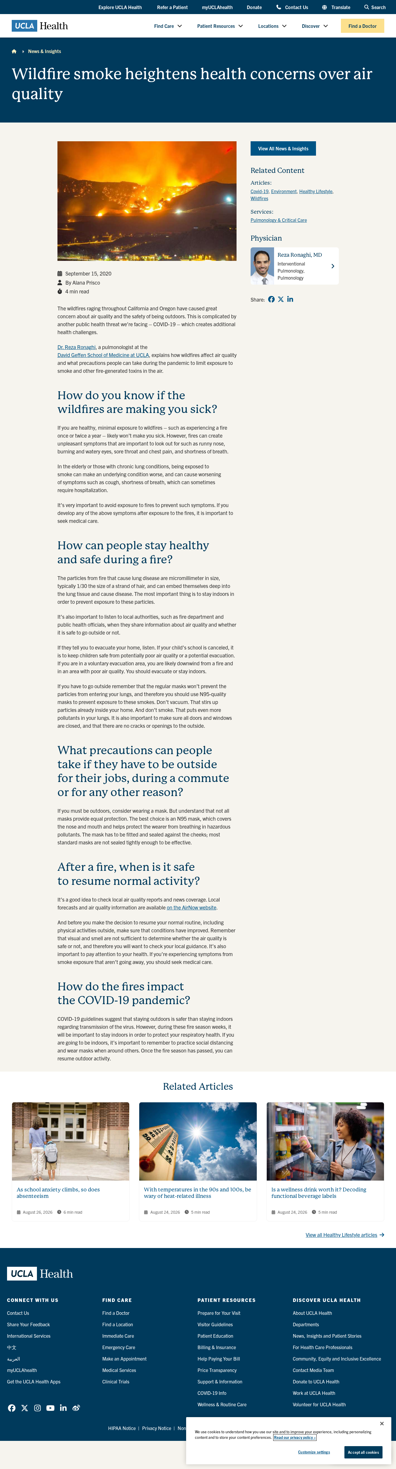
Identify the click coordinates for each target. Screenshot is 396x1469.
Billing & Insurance (217, 1347)
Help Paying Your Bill (219, 1358)
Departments (306, 1324)
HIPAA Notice (122, 1428)
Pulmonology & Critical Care (279, 220)
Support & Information (220, 1381)
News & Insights (44, 51)
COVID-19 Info (212, 1393)
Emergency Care (118, 1347)
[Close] (381, 1423)
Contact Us (296, 7)
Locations (268, 26)
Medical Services (119, 1370)
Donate (254, 7)
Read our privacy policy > (295, 1437)
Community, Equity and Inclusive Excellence (337, 1358)
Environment (284, 191)
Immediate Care (118, 1336)
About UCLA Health (312, 1313)
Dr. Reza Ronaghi (76, 347)
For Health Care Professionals (322, 1347)
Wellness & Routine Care (222, 1404)
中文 (11, 1347)
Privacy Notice (156, 1428)
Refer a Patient (172, 7)
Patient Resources (216, 26)
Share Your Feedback (28, 1324)
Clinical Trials (115, 1381)
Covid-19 (259, 191)
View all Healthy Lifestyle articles (341, 1234)
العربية (13, 1358)
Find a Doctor (363, 26)
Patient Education (215, 1336)
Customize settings (314, 1451)
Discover (311, 26)
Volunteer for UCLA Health (319, 1404)
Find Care (164, 26)
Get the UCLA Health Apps (33, 1381)
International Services (28, 1336)
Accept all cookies (363, 1452)
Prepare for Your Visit (219, 1313)
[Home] (14, 51)
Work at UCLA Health (314, 1393)
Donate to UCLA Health (316, 1381)
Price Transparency (217, 1370)
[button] (120, 7)
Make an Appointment (124, 1358)
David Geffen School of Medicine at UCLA (103, 354)
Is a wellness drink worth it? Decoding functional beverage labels (318, 1192)
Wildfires (259, 198)
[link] (271, 299)
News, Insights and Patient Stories (327, 1336)
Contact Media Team (313, 1370)
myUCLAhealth (217, 7)
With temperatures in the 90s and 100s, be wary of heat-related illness (197, 1192)
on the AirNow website (191, 907)
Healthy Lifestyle (315, 191)
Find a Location (117, 1324)
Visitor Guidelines (215, 1324)
